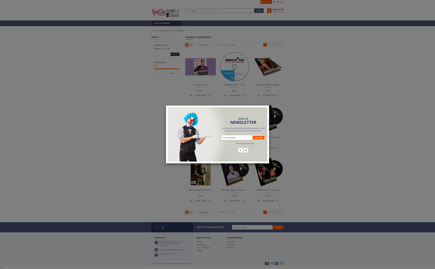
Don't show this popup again (244, 143)
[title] (240, 150)
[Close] (269, 106)
